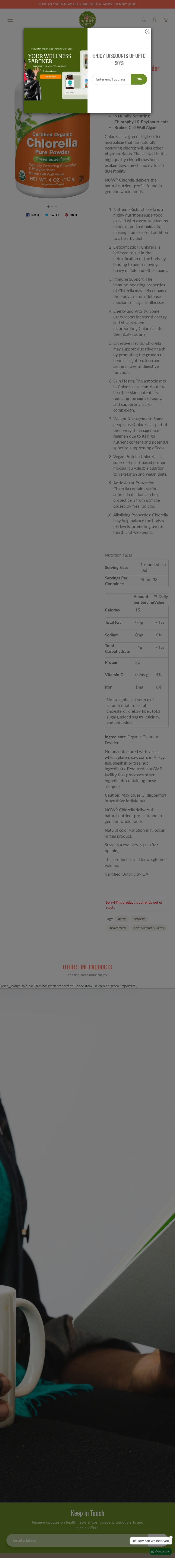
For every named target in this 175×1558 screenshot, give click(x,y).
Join (139, 79)
